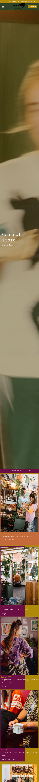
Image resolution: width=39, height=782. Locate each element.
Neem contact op (8, 759)
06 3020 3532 (32, 1)
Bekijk (3, 614)
